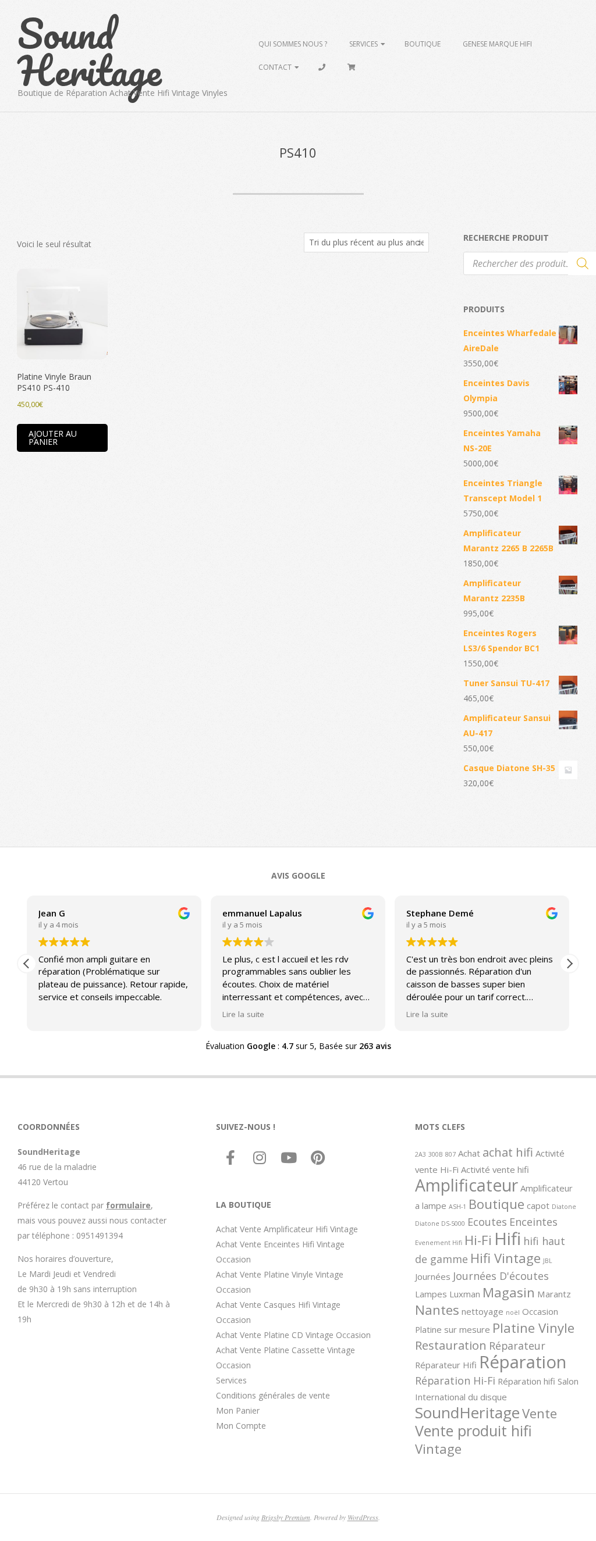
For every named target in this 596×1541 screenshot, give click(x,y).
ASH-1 (457, 1207)
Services (363, 44)
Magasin (509, 1292)
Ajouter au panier (53, 437)
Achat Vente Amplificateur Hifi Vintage (287, 1229)
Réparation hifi (526, 1381)
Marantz (554, 1294)
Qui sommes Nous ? (292, 44)
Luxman (464, 1294)
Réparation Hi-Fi (455, 1380)
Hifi (507, 1238)
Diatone (564, 1207)
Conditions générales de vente (273, 1395)
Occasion (540, 1311)
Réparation (522, 1362)
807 (450, 1154)
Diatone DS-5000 (440, 1223)
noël (513, 1312)
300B (435, 1154)
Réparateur (517, 1346)
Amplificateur (466, 1185)
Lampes (431, 1294)
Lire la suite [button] (243, 1014)
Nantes (437, 1309)
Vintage (438, 1448)
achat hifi (508, 1152)
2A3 (420, 1154)
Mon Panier (238, 1410)
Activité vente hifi (495, 1169)
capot (538, 1205)
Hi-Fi (478, 1240)
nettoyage (482, 1311)
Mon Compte (241, 1425)
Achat (469, 1153)
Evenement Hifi (438, 1243)
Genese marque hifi (497, 44)
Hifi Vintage (505, 1258)
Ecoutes (487, 1222)
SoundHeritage (467, 1412)
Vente (539, 1413)
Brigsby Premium (285, 1517)
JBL (547, 1261)
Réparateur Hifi (446, 1365)
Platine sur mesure (452, 1329)
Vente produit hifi (473, 1430)
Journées (432, 1276)
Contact (275, 67)
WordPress (362, 1517)
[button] (569, 963)
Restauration (451, 1345)
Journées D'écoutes (501, 1276)
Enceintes (533, 1222)
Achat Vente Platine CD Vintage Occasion (293, 1334)
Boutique (423, 44)
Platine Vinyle (533, 1327)
